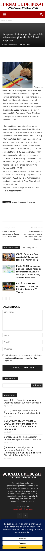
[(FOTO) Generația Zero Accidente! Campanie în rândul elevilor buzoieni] (8, 257)
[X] (18, 55)
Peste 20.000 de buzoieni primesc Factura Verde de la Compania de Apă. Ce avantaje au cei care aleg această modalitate (28, 272)
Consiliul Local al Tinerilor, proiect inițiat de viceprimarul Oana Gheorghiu (23, 438)
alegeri (14, 202)
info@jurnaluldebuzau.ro (22, 509)
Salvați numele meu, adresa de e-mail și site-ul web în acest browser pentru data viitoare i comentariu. (22, 358)
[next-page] (8, 298)
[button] (4, 14)
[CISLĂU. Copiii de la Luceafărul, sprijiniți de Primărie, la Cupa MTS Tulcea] (8, 286)
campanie (23, 202)
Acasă (3, 20)
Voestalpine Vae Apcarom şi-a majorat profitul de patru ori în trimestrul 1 (33, 235)
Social (10, 20)
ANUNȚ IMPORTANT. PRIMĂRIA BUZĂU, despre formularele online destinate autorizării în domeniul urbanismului (21, 425)
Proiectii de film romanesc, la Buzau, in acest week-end (11, 234)
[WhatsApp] (30, 55)
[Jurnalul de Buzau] (22, 5)
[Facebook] (12, 55)
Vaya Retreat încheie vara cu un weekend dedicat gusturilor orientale (22, 401)
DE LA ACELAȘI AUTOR (29, 248)
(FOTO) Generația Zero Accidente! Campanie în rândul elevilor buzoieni (27, 257)
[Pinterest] (24, 55)
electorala (32, 202)
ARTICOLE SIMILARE (11, 248)
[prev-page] (4, 298)
